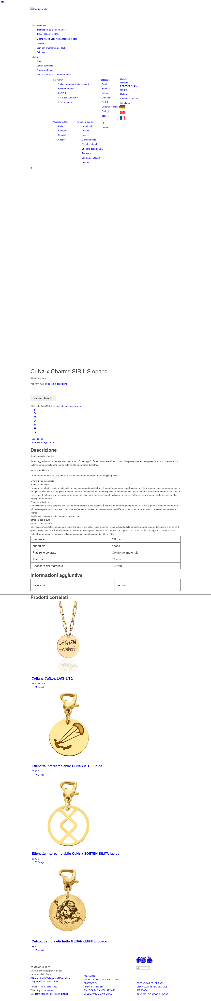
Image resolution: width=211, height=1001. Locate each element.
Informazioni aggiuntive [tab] (43, 442)
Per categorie (103, 79)
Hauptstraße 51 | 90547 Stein (44, 981)
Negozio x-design (85, 121)
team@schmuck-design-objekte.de (51, 993)
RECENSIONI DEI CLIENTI (149, 983)
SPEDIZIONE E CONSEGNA (98, 993)
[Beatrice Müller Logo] (55, 8)
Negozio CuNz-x (61, 121)
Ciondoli (64, 405)
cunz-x (121, 585)
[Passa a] (125, 103)
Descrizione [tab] (37, 438)
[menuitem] (106, 39)
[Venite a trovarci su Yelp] (35, 432)
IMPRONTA (142, 990)
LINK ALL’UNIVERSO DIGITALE (151, 986)
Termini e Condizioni (93, 986)
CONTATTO (89, 976)
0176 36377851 (48, 990)
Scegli (40, 686)
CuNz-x (77, 405)
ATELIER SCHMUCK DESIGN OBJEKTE (50, 977)
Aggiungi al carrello (43, 398)
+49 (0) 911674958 (48, 986)
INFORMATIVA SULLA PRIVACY (152, 993)
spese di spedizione (57, 383)
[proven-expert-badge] (143, 968)
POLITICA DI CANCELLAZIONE (99, 990)
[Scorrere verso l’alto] (0, 999)
